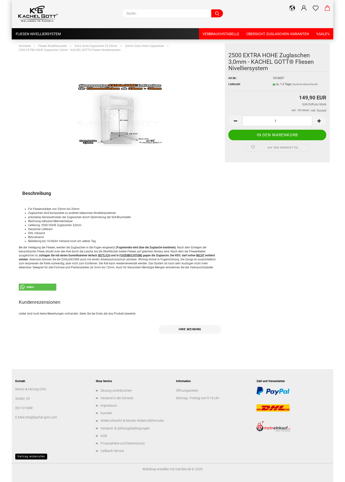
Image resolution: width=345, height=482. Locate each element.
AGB (103, 436)
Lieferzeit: (234, 84)
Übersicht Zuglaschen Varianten (277, 34)
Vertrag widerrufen (31, 456)
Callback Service (112, 451)
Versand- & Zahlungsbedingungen (125, 428)
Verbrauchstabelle (221, 34)
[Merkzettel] (316, 8)
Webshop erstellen (155, 469)
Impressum (108, 405)
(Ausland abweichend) (305, 84)
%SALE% (323, 34)
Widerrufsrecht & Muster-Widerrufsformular (132, 420)
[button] (292, 8)
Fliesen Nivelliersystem (38, 34)
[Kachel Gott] (40, 14)
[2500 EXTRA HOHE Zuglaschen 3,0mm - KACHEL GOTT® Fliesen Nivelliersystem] (120, 114)
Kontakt (106, 413)
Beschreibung (36, 193)
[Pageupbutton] (332, 475)
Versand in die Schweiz (117, 398)
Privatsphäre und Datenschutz (122, 443)
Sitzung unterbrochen (116, 390)
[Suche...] (217, 13)
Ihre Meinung (190, 329)
